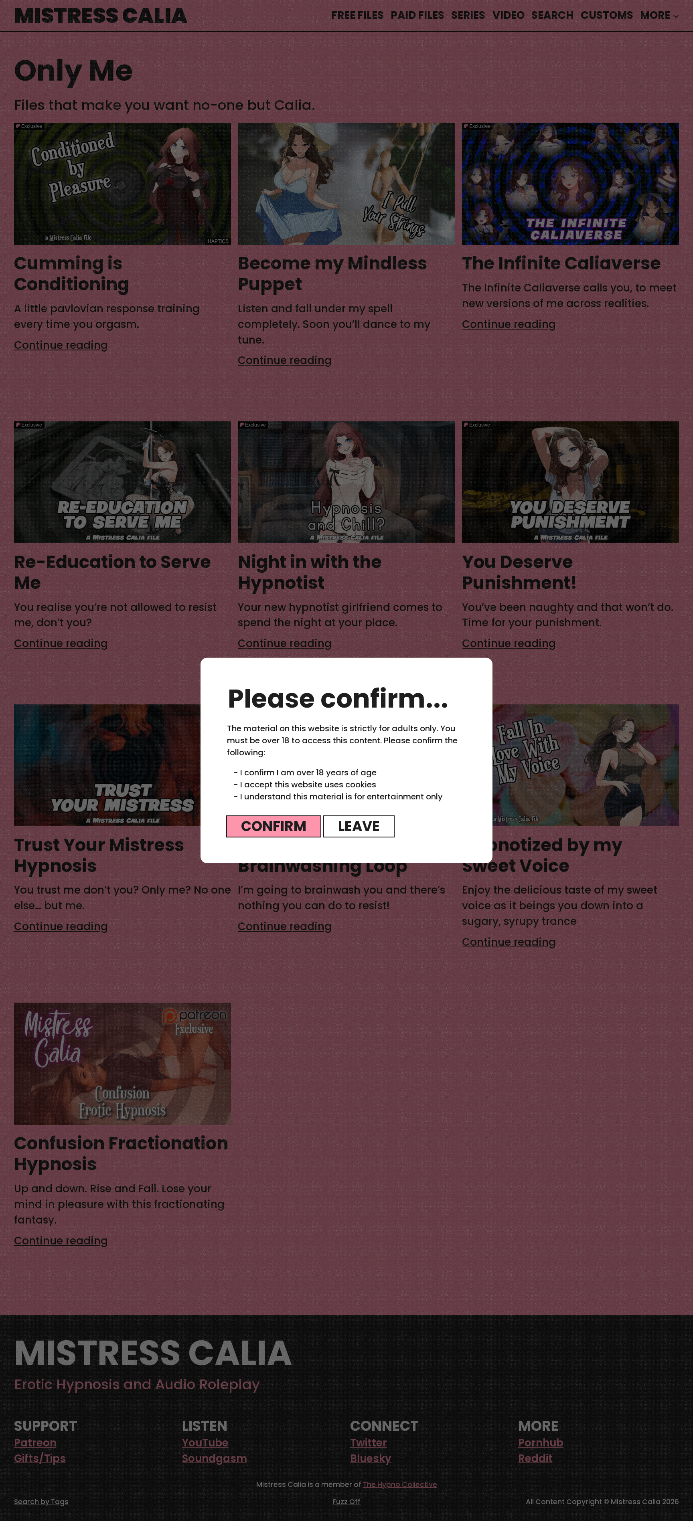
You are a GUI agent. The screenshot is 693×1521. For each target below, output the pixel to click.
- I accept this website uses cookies (304, 784)
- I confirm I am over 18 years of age (305, 772)
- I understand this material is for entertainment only (338, 796)
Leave (359, 826)
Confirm (273, 826)
